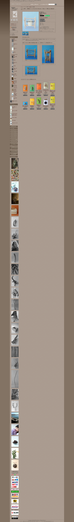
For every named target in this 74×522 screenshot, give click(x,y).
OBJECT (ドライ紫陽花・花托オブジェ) (15, 95)
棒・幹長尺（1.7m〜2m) (14, 107)
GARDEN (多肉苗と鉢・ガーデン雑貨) (15, 90)
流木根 (15, 65)
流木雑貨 (15, 78)
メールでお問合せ (42, 4)
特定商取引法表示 (13, 126)
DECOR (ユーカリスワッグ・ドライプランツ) (15, 86)
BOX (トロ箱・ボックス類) (15, 82)
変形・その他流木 (15, 69)
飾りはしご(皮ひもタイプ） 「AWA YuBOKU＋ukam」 (39, 91)
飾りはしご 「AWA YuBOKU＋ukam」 (52, 91)
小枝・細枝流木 (15, 57)
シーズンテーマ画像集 (14, 139)
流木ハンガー (15, 75)
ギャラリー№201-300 (14, 135)
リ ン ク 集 (12, 128)
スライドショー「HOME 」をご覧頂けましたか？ (14, 144)
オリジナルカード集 (14, 141)
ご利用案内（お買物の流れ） (34, 4)
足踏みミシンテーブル (14, 101)
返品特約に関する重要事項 (44, 17)
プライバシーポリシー (14, 137)
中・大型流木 (15, 71)
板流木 (25, 92)
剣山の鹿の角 (15, 98)
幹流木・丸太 (15, 63)
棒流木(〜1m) (15, 40)
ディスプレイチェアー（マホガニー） (46, 90)
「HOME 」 (13, 29)
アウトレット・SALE (14, 123)
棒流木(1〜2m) (15, 44)
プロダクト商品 (14, 117)
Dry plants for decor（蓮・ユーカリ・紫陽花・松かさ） (14, 114)
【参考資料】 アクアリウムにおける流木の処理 (14, 148)
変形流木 (32, 92)
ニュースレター (13, 156)
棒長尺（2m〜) (15, 48)
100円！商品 (14, 120)
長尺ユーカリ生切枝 (14, 111)
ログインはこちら (13, 25)
